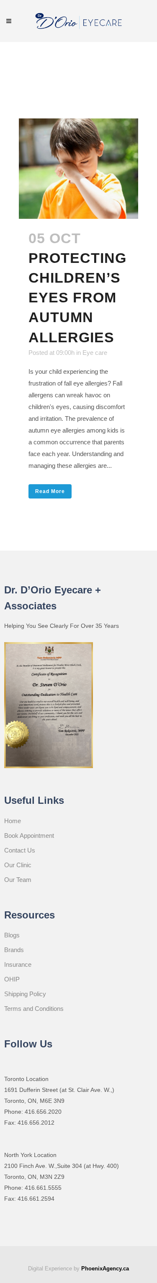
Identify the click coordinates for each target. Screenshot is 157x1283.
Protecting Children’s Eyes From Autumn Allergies (77, 297)
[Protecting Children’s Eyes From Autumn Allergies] (78, 168)
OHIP (12, 979)
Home (12, 820)
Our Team (17, 879)
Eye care (94, 352)
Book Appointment (29, 835)
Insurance (17, 964)
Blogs (12, 935)
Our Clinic (17, 864)
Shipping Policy (25, 993)
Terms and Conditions (34, 1008)
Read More (50, 491)
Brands (14, 949)
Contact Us (19, 850)
